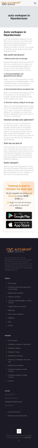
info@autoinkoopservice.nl (13, 402)
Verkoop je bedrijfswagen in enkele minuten (19, 301)
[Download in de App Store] (19, 224)
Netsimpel (27, 437)
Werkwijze (11, 310)
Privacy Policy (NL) (14, 412)
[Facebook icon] (19, 440)
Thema (10, 325)
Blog (9, 322)
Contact (10, 381)
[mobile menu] (35, 3)
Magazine (11, 318)
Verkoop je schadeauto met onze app (19, 360)
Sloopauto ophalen (14, 348)
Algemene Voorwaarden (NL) (17, 416)
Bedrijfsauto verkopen (15, 356)
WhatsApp (12, 196)
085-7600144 (9, 405)
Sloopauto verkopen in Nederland (19, 344)
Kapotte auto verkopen (15, 293)
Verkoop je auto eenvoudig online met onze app (19, 288)
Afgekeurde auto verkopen (17, 306)
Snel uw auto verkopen (15, 314)
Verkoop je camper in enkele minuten (17, 370)
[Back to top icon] (19, 431)
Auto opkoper (12, 340)
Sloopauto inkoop (14, 352)
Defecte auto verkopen (16, 365)
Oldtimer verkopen (14, 297)
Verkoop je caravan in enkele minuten (17, 376)
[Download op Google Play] (19, 215)
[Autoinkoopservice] (11, 3)
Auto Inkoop (12, 283)
